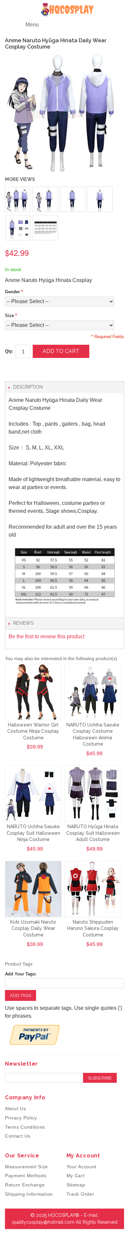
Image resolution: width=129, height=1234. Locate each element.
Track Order (80, 1194)
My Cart (75, 1175)
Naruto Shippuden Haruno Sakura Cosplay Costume (93, 928)
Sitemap (75, 1184)
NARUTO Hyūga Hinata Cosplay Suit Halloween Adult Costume (93, 833)
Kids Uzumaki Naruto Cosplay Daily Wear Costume (33, 928)
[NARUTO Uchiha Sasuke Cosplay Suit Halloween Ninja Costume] (33, 793)
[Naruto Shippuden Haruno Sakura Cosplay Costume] (92, 889)
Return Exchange (25, 1184)
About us (15, 1108)
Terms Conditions (25, 1127)
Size (11, 315)
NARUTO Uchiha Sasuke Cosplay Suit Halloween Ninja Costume (33, 833)
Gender (14, 291)
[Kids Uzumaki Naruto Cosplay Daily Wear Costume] (33, 889)
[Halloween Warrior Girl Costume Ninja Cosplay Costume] (33, 692)
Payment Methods (26, 1175)
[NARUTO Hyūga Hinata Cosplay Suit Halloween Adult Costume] (92, 793)
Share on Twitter (29, 370)
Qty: (9, 351)
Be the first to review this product (46, 636)
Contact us (17, 1136)
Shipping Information (29, 1194)
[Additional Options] (35, 1035)
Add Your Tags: (20, 973)
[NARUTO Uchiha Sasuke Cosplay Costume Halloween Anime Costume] (92, 692)
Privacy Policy (21, 1117)
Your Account (81, 1166)
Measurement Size (26, 1166)
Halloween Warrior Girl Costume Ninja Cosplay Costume (33, 731)
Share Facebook (16, 370)
